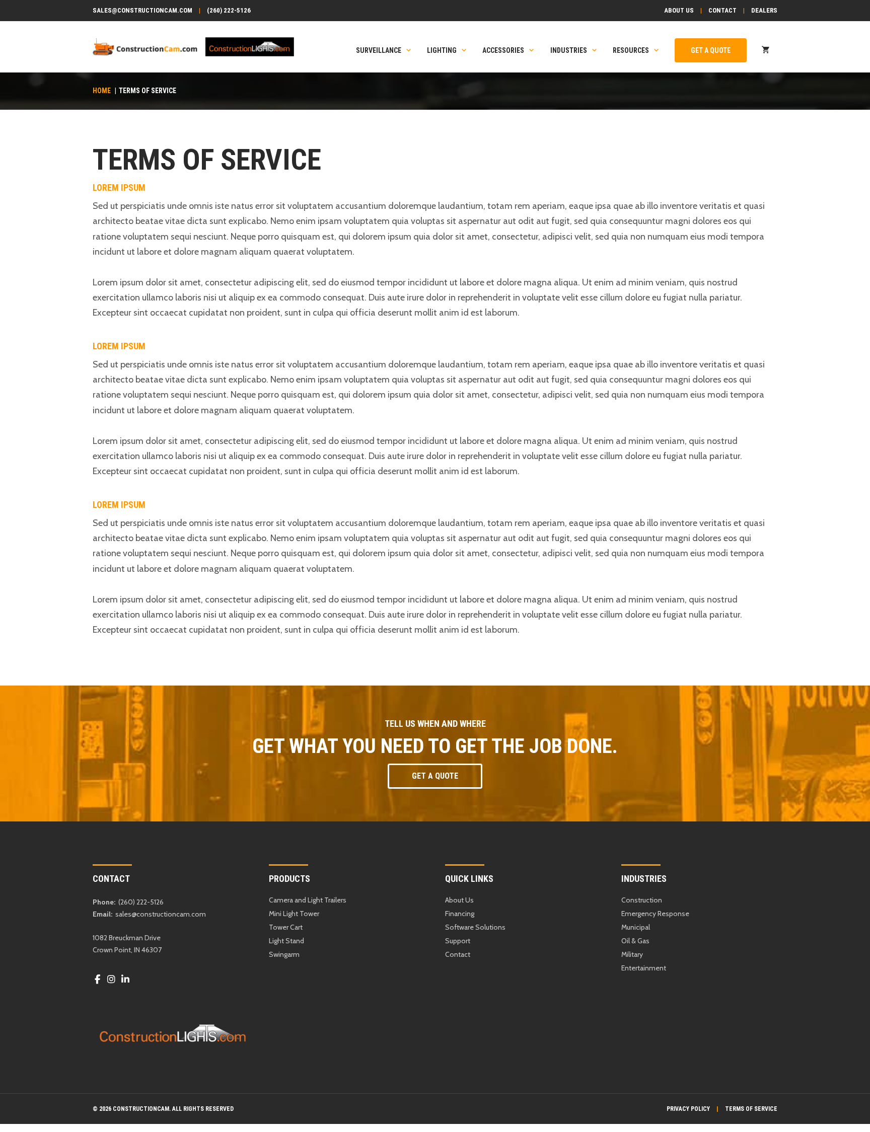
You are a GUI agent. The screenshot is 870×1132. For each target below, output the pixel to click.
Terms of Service (751, 1108)
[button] (435, 776)
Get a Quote (711, 50)
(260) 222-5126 (229, 10)
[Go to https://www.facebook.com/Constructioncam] (97, 980)
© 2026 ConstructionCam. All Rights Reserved (163, 1108)
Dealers (764, 10)
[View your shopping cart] (765, 50)
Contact (722, 10)
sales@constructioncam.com (142, 10)
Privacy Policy (688, 1108)
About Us (679, 10)
